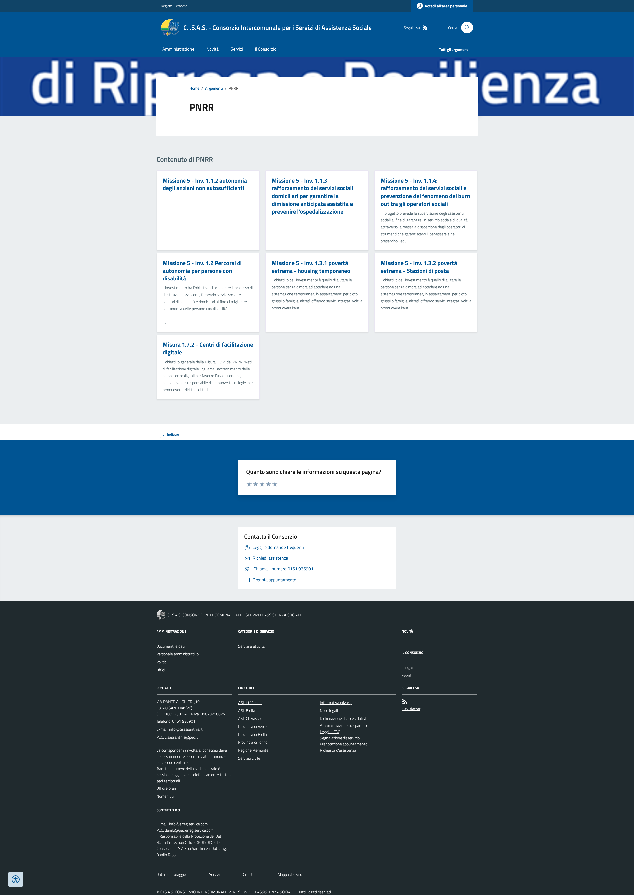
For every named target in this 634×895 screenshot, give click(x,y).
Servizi (237, 49)
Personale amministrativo (178, 654)
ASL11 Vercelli (250, 703)
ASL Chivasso (249, 718)
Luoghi (407, 667)
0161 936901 (183, 721)
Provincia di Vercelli (253, 726)
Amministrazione (178, 49)
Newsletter (411, 709)
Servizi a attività (251, 646)
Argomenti (214, 88)
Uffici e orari (166, 788)
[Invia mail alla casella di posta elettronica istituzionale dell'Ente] (186, 729)
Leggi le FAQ (330, 732)
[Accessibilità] (16, 879)
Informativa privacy (336, 703)
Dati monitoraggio (171, 874)
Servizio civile (249, 758)
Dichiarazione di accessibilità (343, 718)
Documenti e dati (171, 646)
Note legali (329, 710)
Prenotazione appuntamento (343, 744)
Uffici (161, 670)
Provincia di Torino (252, 742)
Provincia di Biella (252, 734)
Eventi (407, 675)
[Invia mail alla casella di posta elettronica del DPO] (188, 824)
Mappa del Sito (290, 874)
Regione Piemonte (174, 5)
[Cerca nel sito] (465, 27)
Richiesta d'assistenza (338, 750)
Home (194, 88)
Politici (162, 662)
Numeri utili (166, 796)
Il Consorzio (266, 49)
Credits (248, 874)
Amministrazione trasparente (344, 725)
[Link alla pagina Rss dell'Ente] (405, 702)
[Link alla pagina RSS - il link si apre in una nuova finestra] (425, 28)
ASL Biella (246, 710)
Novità (212, 49)
